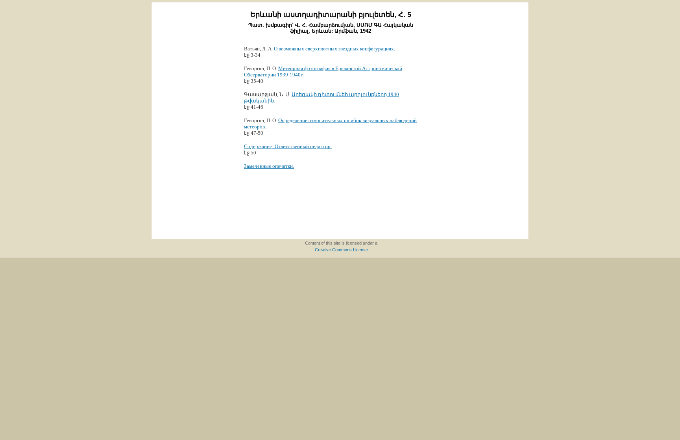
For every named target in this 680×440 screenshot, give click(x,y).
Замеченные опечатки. (269, 166)
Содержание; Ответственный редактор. (288, 146)
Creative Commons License (341, 249)
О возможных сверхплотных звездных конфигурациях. (334, 49)
